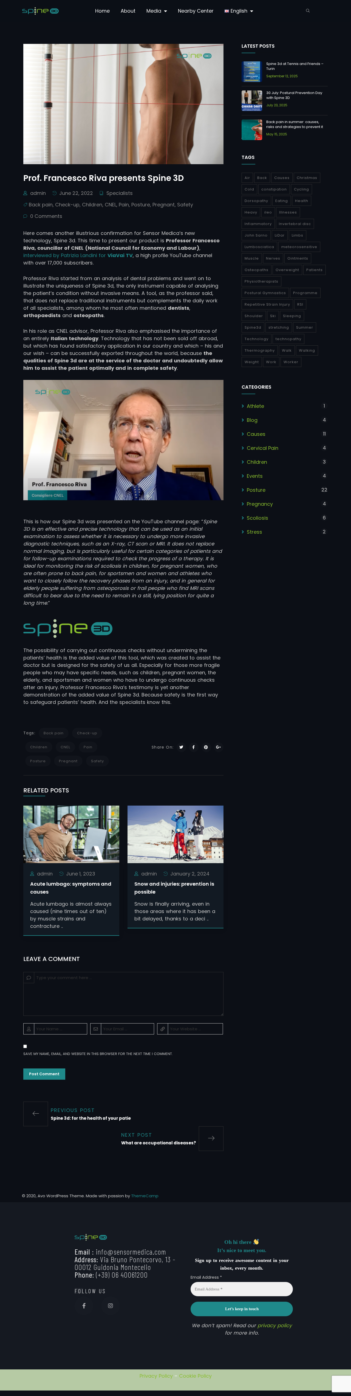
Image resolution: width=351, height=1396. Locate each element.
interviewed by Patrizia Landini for (78, 255)
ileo (268, 212)
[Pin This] (206, 747)
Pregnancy (260, 504)
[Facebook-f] (84, 1306)
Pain (124, 204)
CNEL (110, 204)
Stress (254, 531)
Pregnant (163, 204)
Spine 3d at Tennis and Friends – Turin (295, 66)
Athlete (255, 406)
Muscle (252, 258)
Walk (287, 350)
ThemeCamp (144, 1196)
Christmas (307, 177)
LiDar (280, 235)
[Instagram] (110, 1306)
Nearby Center (196, 10)
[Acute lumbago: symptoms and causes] (71, 834)
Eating (281, 200)
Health (301, 200)
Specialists (119, 193)
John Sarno (256, 235)
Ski (273, 316)
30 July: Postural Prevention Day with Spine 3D (294, 95)
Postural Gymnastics (265, 292)
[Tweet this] (181, 747)
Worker (291, 362)
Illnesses (288, 212)
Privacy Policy (156, 1375)
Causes (282, 177)
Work (271, 362)
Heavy (251, 212)
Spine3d (253, 327)
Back (262, 177)
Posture (140, 204)
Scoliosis (257, 517)
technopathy (288, 339)
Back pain (41, 204)
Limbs (297, 235)
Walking (307, 350)
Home (102, 10)
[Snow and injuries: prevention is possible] (175, 834)
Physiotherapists (261, 281)
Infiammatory (258, 223)
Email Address (206, 1277)
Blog (252, 420)
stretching (278, 327)
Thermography (260, 350)
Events (255, 476)
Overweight (287, 269)
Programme (305, 292)
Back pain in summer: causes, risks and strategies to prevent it (294, 124)
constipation (274, 189)
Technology (256, 339)
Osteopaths (256, 269)
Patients (314, 269)
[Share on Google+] (218, 747)
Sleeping (292, 316)
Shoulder (254, 316)
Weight (252, 362)
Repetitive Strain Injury (267, 304)
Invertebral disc (295, 223)
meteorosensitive (299, 246)
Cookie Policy (195, 1375)
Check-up (67, 204)
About (128, 10)
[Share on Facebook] (194, 747)
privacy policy (274, 1325)
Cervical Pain (262, 448)
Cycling (301, 189)
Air (247, 177)
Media (153, 10)
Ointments (297, 258)
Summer (304, 327)
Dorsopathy (256, 200)
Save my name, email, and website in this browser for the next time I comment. (98, 1053)
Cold (249, 189)
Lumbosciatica (259, 246)
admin (38, 193)
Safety (185, 204)
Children (92, 204)
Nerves (273, 258)
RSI (300, 304)
